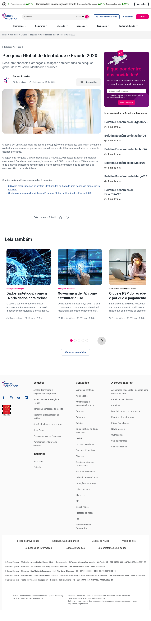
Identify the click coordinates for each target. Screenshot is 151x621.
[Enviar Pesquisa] (86, 16)
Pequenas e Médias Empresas (47, 436)
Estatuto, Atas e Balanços (65, 540)
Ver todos (141, 4)
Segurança (40, 26)
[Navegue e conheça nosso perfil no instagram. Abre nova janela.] (11, 398)
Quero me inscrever (126, 102)
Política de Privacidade (27, 540)
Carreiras (80, 411)
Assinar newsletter (108, 17)
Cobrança (80, 417)
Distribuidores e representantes (125, 411)
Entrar (142, 17)
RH (77, 519)
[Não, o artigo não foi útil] (67, 217)
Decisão (79, 438)
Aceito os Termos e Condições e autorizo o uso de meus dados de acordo (126, 96)
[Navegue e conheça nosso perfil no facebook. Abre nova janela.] (3, 398)
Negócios (81, 26)
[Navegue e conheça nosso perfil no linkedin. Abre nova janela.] (26, 398)
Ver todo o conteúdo (85, 390)
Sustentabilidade (127, 26)
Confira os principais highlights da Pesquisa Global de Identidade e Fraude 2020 (49, 193)
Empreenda (18, 26)
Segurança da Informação (38, 548)
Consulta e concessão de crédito (48, 409)
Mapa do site (129, 540)
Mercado (61, 26)
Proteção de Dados (84, 513)
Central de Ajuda (100, 540)
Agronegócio (39, 461)
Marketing (80, 495)
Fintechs (37, 467)
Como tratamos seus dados (112, 548)
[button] (101, 341)
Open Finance (39, 430)
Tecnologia (102, 26)
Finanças (80, 456)
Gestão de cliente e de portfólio (47, 424)
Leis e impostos (83, 489)
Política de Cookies (75, 548)
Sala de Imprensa (119, 441)
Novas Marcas (118, 429)
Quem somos (117, 435)
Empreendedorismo (85, 444)
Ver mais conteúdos (75, 352)
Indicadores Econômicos (87, 477)
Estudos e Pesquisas (85, 450)
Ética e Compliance (120, 423)
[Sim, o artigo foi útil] (60, 217)
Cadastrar (128, 17)
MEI (77, 501)
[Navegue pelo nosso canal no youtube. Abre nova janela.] (18, 398)
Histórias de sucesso (85, 471)
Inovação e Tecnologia (86, 483)
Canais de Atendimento (122, 399)
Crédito (79, 423)
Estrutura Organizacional (122, 417)
